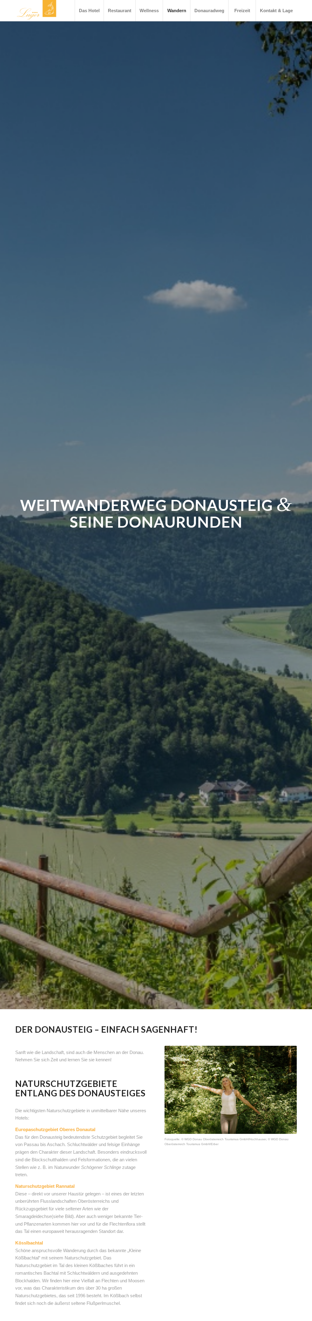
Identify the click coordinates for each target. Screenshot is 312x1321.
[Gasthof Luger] (36, 10)
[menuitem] (89, 10)
